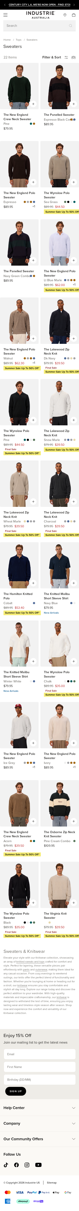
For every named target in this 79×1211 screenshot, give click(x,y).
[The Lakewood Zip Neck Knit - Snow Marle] (74, 358)
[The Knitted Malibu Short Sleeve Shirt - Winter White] (74, 603)
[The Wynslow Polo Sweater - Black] (68, 202)
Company (12, 1123)
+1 (33, 206)
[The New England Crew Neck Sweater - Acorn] (34, 124)
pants (26, 970)
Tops (19, 40)
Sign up (16, 1091)
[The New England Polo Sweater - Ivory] (65, 763)
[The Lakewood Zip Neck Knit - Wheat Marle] (71, 358)
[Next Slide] (74, 5)
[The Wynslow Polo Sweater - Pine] (74, 202)
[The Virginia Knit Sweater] (49, 923)
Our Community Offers (23, 1139)
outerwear (41, 970)
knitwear (22, 985)
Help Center (14, 1108)
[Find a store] (63, 15)
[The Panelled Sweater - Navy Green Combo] (74, 120)
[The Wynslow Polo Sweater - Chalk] (71, 202)
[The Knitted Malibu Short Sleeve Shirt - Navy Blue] (71, 603)
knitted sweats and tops (30, 962)
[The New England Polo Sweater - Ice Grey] (28, 202)
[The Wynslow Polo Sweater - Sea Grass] (65, 202)
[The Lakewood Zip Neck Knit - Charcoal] (68, 358)
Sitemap (52, 1183)
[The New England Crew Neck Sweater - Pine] (31, 124)
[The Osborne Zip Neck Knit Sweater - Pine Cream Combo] (74, 841)
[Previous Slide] (5, 5)
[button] (5, 15)
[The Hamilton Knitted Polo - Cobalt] (34, 603)
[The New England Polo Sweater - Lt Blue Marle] (34, 202)
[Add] (33, 104)
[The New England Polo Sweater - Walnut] (31, 202)
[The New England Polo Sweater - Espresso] (25, 202)
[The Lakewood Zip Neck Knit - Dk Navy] (65, 358)
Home (7, 40)
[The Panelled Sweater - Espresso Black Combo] (71, 120)
